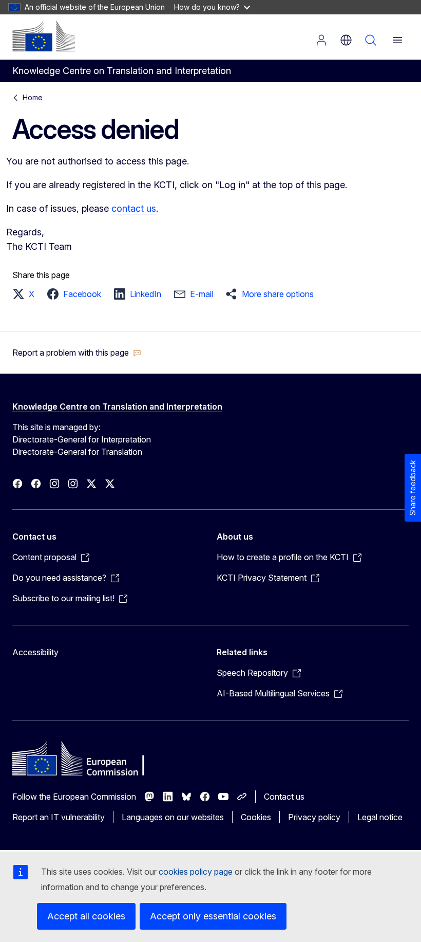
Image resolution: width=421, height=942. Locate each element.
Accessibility (35, 652)
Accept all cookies (86, 916)
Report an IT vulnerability (58, 817)
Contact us (284, 796)
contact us (133, 208)
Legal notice (380, 817)
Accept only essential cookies (213, 916)
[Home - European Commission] (43, 36)
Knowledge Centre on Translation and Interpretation (117, 406)
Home (33, 97)
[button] (26, 294)
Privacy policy (314, 817)
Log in (321, 40)
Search (370, 40)
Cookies (256, 817)
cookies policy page (196, 871)
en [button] (346, 40)
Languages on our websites (173, 817)
